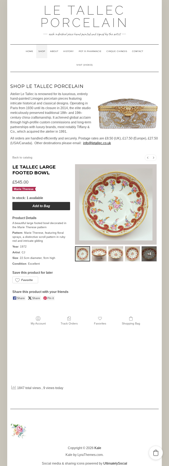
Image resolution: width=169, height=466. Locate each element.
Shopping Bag (131, 323)
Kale (97, 448)
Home (29, 51)
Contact (137, 51)
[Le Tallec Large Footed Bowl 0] (82, 253)
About (54, 51)
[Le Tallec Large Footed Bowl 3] (132, 253)
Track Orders (69, 323)
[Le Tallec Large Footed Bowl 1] (99, 253)
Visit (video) (84, 65)
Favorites (100, 323)
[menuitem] (148, 158)
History (68, 51)
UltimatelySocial (115, 463)
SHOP (41, 51)
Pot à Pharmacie (90, 51)
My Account (38, 323)
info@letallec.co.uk (97, 143)
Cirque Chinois (117, 51)
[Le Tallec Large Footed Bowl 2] (115, 253)
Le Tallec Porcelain (84, 16)
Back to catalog (22, 157)
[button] (25, 280)
